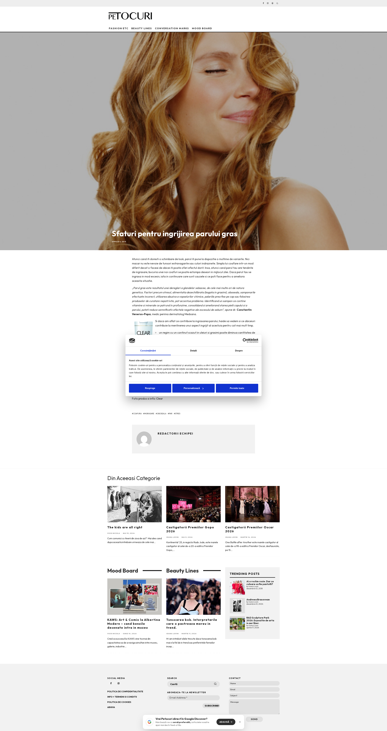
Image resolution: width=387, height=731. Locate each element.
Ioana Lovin (172, 537)
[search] (215, 684)
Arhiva (111, 707)
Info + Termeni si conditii (122, 696)
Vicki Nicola (113, 533)
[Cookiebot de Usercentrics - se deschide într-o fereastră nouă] (245, 340)
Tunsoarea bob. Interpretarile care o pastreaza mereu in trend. (191, 623)
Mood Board (202, 28)
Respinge (150, 388)
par (170, 413)
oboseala (161, 413)
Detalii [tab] (193, 350)
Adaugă (224, 722)
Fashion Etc (118, 28)
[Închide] (240, 722)
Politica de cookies (119, 702)
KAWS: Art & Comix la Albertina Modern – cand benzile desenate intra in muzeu (133, 623)
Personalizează (192, 388)
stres (177, 413)
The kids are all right (125, 527)
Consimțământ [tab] (148, 350)
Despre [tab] (239, 350)
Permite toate (237, 388)
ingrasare (149, 413)
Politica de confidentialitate (125, 691)
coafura (137, 413)
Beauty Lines (141, 28)
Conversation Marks (172, 28)
